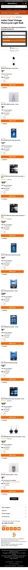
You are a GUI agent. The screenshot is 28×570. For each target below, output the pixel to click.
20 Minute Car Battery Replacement (14, 1)
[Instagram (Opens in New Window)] (7, 528)
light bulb (3, 17)
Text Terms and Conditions (10, 565)
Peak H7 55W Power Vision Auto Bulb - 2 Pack (12, 399)
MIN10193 (3, 325)
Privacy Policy (20, 565)
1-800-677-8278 (8, 523)
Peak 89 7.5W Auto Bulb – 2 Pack (9, 474)
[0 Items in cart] (25, 3)
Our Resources (5, 516)
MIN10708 (3, 66)
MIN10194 (3, 473)
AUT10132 (3, 435)
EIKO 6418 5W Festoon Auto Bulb (9, 68)
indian (13, 17)
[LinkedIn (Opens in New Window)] (11, 528)
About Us (4, 510)
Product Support (6, 513)
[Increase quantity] (4, 81)
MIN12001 (3, 289)
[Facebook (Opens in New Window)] (3, 528)
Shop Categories (6, 507)
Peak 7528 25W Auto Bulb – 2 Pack (9, 327)
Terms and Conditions (14, 563)
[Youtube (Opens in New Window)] (19, 528)
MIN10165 (3, 102)
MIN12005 (3, 361)
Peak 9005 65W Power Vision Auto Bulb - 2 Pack (13, 436)
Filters (13, 48)
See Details (16, 13)
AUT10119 (3, 174)
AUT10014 (3, 253)
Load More (14, 498)
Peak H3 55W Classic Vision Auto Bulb (10, 140)
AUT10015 (3, 138)
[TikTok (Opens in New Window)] (15, 528)
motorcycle (8, 17)
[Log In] (22, 3)
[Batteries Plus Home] (13, 3)
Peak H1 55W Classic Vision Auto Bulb (10, 255)
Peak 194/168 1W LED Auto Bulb (9, 363)
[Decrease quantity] (4, 82)
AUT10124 (3, 214)
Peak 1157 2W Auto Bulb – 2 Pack (9, 291)
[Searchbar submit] (25, 6)
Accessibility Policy (9, 561)
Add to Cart (12, 85)
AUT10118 (3, 397)
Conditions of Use (19, 561)
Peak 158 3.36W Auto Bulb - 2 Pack (9, 104)
